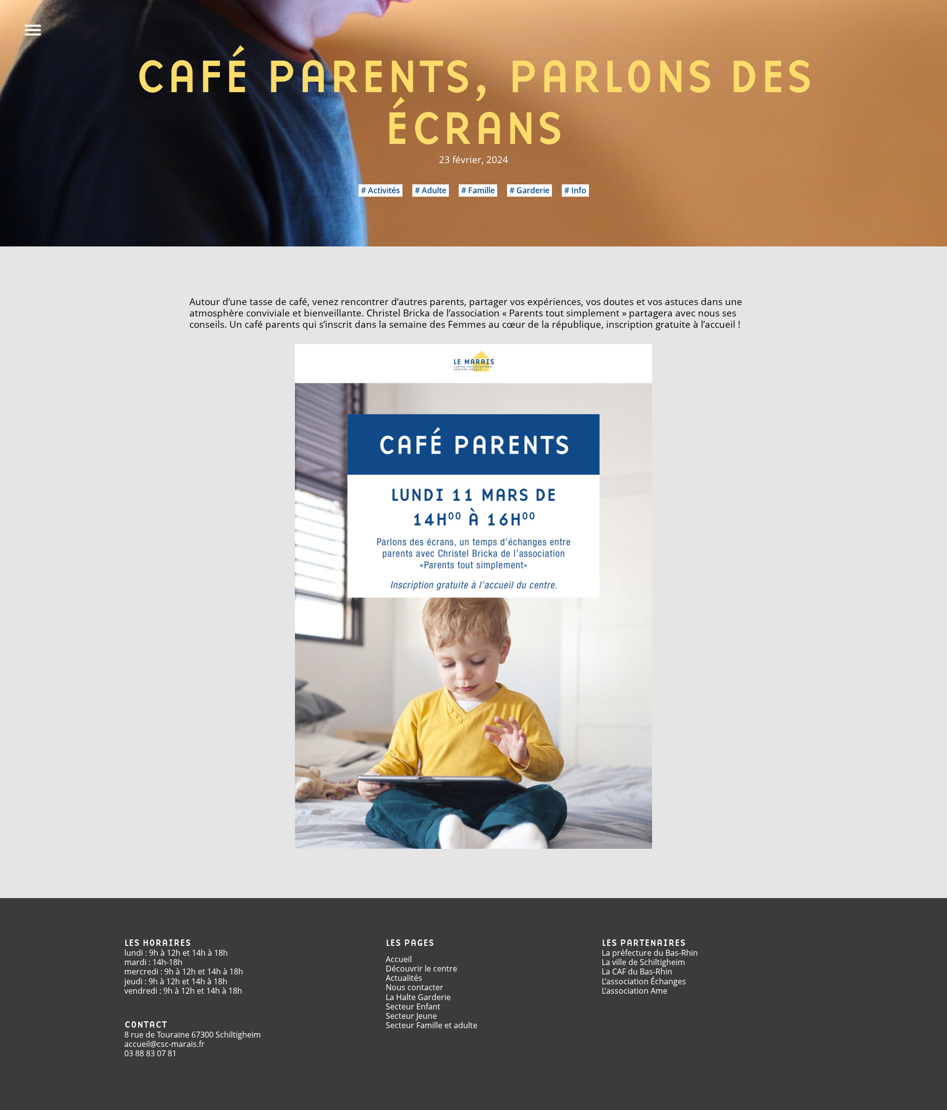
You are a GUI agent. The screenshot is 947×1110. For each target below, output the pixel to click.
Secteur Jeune (411, 1015)
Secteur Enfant (413, 1006)
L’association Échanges (644, 981)
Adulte (434, 190)
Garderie (532, 190)
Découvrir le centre (421, 968)
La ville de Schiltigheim (643, 962)
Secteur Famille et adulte (431, 1025)
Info (578, 190)
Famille (481, 190)
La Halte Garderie (418, 997)
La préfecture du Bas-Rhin (650, 952)
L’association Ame (634, 990)
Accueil (399, 959)
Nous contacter (414, 987)
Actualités (404, 977)
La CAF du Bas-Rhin (637, 971)
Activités (384, 190)
